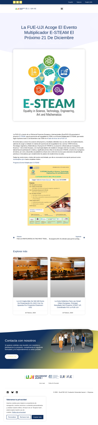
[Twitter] (17, 2)
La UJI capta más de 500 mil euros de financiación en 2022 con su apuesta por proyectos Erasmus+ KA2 (30, 304)
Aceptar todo (37, 417)
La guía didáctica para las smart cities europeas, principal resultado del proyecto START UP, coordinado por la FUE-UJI (67, 304)
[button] (61, 8)
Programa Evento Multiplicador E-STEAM (26, 162)
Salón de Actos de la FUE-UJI (57, 138)
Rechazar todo (24, 417)
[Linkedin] (20, 2)
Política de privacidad (19, 412)
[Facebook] (14, 2)
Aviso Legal (42, 383)
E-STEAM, (22, 136)
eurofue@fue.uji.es (19, 159)
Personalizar (12, 417)
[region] (25, 409)
